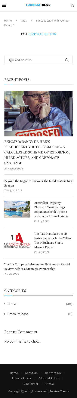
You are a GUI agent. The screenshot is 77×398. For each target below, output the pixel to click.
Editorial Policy (48, 378)
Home (8, 20)
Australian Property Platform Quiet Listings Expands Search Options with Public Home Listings (51, 209)
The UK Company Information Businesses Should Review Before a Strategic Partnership (37, 267)
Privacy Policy (21, 378)
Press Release (39, 314)
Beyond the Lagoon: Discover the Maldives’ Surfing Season (38, 183)
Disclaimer (30, 384)
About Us (31, 373)
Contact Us (53, 373)
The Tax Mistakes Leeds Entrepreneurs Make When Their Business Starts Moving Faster (52, 240)
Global (39, 304)
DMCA (50, 384)
